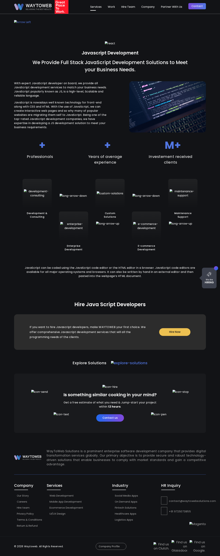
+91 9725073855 (180, 511)
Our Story (22, 495)
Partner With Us (171, 7)
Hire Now (174, 332)
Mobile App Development (65, 501)
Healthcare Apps (125, 513)
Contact (197, 6)
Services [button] (96, 7)
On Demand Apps (125, 501)
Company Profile (109, 546)
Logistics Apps (123, 519)
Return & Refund (27, 525)
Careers (21, 501)
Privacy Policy (25, 513)
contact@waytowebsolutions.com (192, 501)
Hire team (23, 507)
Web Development (61, 495)
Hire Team (128, 7)
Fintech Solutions (125, 507)
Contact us (110, 418)
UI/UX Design (57, 513)
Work (111, 7)
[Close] (216, 268)
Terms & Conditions (29, 519)
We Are (209, 281)
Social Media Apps (126, 495)
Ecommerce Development (66, 507)
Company (148, 7)
